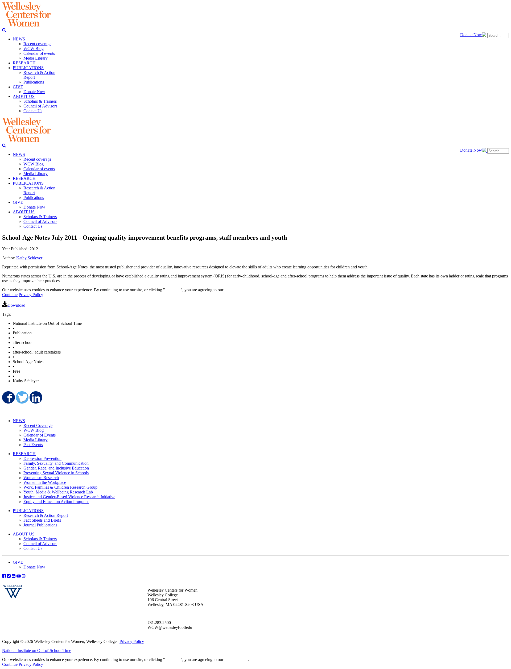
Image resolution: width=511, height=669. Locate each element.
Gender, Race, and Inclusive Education (56, 468)
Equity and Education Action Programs (56, 501)
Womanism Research (41, 477)
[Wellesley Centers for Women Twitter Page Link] (9, 576)
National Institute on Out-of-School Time (36, 650)
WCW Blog (33, 430)
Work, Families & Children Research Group (60, 487)
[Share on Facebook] (8, 397)
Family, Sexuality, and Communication (56, 463)
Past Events (33, 444)
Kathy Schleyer (29, 258)
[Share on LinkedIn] (35, 397)
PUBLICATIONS (28, 510)
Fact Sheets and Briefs (42, 520)
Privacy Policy (31, 294)
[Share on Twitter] (22, 397)
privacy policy (236, 290)
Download (16, 305)
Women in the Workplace (44, 482)
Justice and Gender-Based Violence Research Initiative (69, 497)
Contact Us (32, 548)
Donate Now (471, 34)
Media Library (35, 440)
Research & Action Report (45, 515)
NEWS (19, 420)
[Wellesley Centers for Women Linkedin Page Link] (13, 576)
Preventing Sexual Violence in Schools (56, 473)
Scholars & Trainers (40, 539)
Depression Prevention (42, 458)
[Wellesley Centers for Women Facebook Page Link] (4, 576)
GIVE (18, 562)
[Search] (4, 30)
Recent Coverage (37, 425)
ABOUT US (24, 534)
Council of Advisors (40, 543)
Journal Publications (40, 525)
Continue (172, 290)
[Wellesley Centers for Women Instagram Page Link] (24, 576)
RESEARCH (24, 453)
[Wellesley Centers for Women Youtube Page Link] (19, 576)
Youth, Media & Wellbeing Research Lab (58, 492)
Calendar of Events (39, 435)
